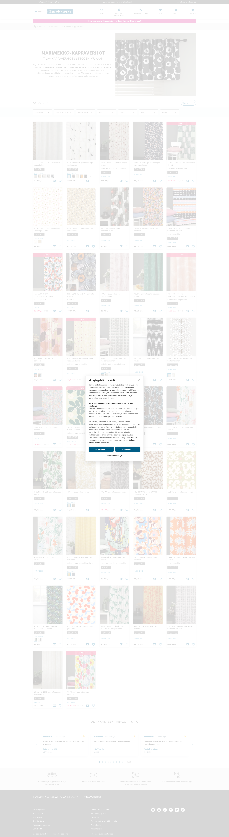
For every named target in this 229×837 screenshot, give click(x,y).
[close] (139, 380)
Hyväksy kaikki (101, 449)
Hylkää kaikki (127, 449)
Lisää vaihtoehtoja (114, 456)
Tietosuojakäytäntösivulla (124, 437)
